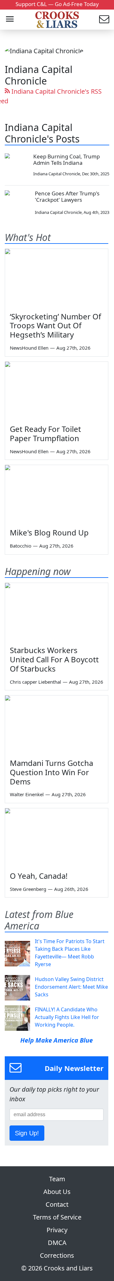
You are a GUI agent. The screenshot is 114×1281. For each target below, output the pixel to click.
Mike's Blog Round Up (49, 532)
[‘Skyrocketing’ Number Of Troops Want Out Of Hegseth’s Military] (56, 278)
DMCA (57, 1242)
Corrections (57, 1255)
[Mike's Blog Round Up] (56, 494)
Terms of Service (57, 1217)
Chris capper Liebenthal (35, 682)
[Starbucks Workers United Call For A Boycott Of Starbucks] (56, 612)
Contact (57, 1204)
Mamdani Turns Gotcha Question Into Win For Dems (51, 772)
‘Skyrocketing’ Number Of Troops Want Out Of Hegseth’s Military (55, 325)
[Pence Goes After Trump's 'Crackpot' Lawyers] (17, 203)
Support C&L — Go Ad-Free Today (57, 4)
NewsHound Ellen (29, 348)
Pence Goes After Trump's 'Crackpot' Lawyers (67, 196)
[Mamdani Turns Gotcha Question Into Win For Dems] (56, 724)
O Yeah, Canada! (38, 875)
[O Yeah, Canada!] (56, 837)
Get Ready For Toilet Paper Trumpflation (45, 433)
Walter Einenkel (27, 794)
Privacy (57, 1230)
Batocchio (20, 545)
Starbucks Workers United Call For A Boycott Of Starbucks (54, 659)
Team (57, 1179)
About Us (57, 1191)
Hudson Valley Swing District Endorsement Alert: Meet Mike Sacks (71, 987)
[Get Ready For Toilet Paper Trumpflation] (56, 391)
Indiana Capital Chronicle (56, 174)
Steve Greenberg (28, 889)
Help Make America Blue (56, 1040)
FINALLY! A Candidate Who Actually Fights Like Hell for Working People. (67, 1017)
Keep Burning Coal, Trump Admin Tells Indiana (66, 159)
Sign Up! (27, 1133)
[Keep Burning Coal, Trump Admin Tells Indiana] (16, 165)
